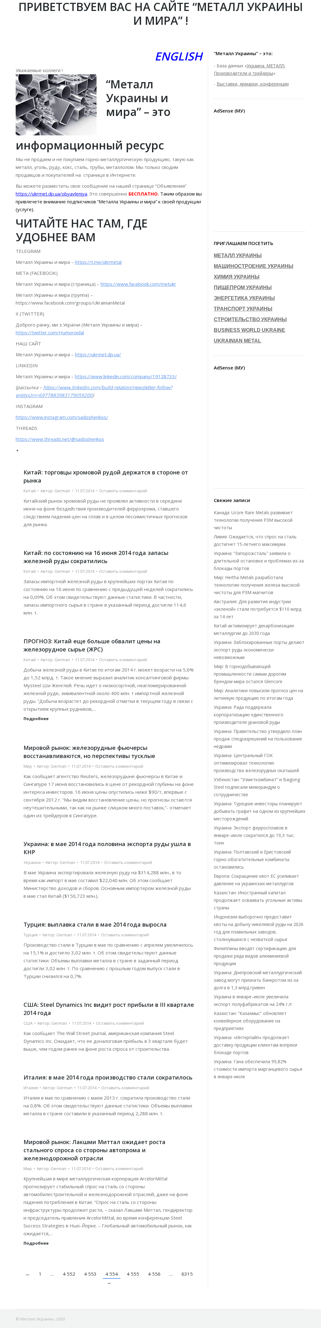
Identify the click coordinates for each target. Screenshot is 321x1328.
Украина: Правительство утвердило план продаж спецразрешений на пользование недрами (258, 738)
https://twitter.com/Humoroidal (50, 332)
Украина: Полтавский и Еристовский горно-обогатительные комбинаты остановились (252, 859)
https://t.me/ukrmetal (98, 262)
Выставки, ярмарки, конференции (253, 84)
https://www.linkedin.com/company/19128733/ (126, 376)
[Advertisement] (259, 173)
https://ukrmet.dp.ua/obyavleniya (51, 194)
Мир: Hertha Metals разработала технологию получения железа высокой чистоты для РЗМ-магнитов (257, 584)
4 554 (111, 1274)
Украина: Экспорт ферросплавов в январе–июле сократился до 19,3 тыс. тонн (254, 835)
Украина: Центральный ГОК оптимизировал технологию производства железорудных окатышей (256, 762)
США (28, 1023)
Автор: (55, 491)
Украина (32, 862)
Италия (31, 1087)
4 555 (133, 1274)
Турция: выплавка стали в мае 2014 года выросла (95, 924)
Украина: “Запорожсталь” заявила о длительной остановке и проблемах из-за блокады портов (259, 560)
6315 (187, 1274)
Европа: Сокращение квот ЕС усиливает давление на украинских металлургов (256, 879)
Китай (30, 491)
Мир (28, 766)
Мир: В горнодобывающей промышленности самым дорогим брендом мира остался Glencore (250, 673)
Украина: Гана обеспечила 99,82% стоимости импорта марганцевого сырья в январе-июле (258, 1069)
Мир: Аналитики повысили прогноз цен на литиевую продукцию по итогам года (258, 694)
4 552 (69, 1274)
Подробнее (36, 718)
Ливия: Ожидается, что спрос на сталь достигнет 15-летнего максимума (255, 540)
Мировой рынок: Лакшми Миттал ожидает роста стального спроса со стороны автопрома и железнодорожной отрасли (95, 1150)
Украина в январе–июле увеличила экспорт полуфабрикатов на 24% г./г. (253, 1000)
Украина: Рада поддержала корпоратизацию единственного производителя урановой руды (248, 714)
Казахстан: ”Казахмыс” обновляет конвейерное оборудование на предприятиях (250, 1020)
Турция (31, 935)
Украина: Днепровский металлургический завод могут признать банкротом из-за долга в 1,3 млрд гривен (258, 980)
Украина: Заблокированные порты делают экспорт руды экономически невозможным (259, 649)
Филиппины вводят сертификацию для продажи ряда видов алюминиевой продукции (255, 955)
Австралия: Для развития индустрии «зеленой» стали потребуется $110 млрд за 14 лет (257, 609)
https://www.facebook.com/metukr (138, 284)
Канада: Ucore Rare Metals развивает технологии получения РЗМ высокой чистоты (253, 520)
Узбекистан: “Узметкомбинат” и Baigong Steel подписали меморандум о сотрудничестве (257, 786)
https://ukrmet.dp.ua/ (98, 354)
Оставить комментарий (123, 491)
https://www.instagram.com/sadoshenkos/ (62, 417)
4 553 (90, 1274)
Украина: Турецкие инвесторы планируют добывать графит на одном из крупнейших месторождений (259, 811)
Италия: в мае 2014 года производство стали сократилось (108, 1077)
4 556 (154, 1274)
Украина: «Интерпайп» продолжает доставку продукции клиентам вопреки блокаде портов (255, 1044)
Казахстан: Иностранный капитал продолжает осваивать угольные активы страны (258, 900)
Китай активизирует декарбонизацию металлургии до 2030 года (254, 629)
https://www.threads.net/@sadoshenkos (60, 439)
